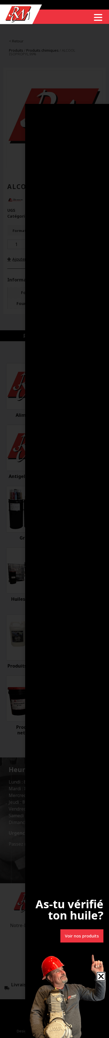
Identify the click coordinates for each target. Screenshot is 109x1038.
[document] (54, 519)
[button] (101, 976)
